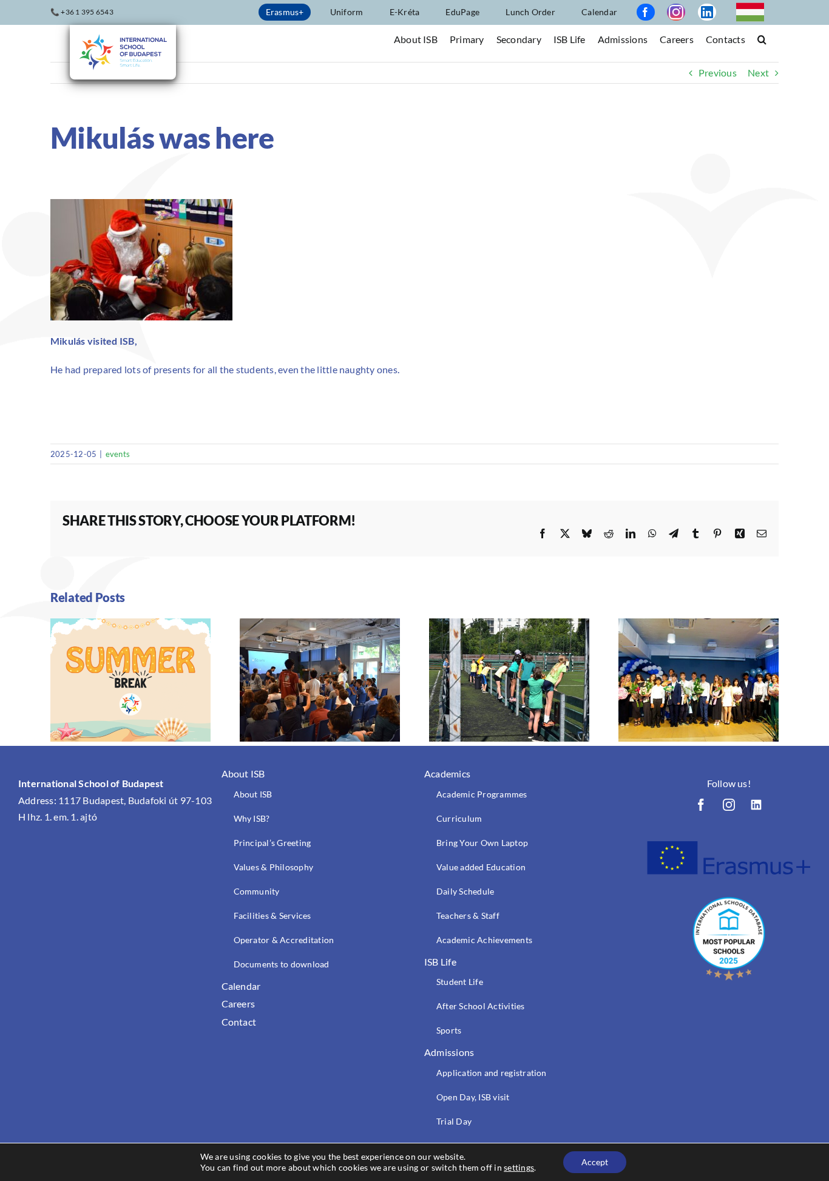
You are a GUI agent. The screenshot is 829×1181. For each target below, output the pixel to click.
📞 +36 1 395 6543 (81, 11)
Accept (594, 1162)
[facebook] (646, 12)
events (118, 454)
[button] (761, 38)
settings (519, 1167)
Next (758, 72)
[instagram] (676, 12)
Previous (718, 72)
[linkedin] (707, 12)
